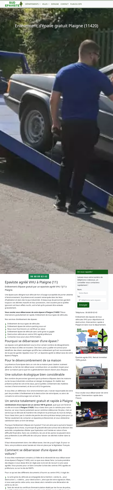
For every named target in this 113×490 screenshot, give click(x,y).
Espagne (55, 4)
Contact (65, 4)
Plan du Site (76, 4)
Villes (45, 4)
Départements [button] (32, 4)
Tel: (78, 296)
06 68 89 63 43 (38, 276)
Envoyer (83, 304)
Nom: (79, 289)
